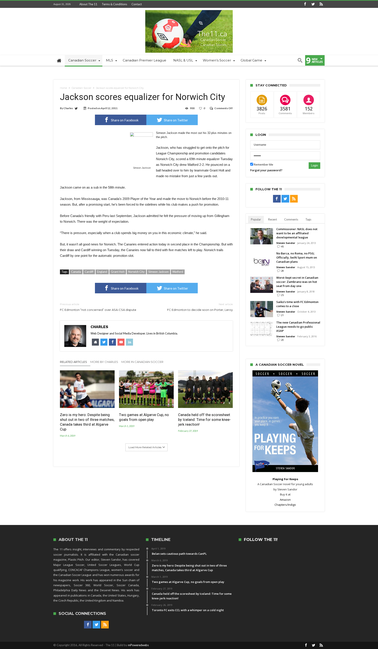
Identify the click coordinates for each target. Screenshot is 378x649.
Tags (308, 219)
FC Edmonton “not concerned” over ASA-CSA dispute (98, 307)
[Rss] (321, 4)
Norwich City (136, 271)
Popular (256, 219)
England (102, 271)
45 (282, 246)
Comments (291, 219)
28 (282, 270)
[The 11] (189, 10)
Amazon (285, 500)
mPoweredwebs (138, 645)
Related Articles (73, 362)
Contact (136, 4)
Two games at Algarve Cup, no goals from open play (144, 417)
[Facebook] (304, 4)
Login (314, 165)
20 (282, 339)
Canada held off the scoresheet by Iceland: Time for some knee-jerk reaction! (204, 420)
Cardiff (89, 271)
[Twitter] (313, 4)
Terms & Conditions (114, 4)
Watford (177, 271)
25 (282, 295)
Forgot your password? (266, 170)
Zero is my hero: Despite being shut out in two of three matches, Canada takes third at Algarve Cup (87, 422)
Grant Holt (117, 271)
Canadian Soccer (81, 87)
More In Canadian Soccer (142, 362)
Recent (272, 219)
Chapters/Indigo (285, 505)
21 (282, 315)
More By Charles (104, 362)
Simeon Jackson (158, 271)
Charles (68, 108)
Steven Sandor (285, 243)
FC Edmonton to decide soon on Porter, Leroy (200, 307)
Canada (76, 271)
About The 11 (88, 4)
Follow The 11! (261, 539)
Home (63, 87)
